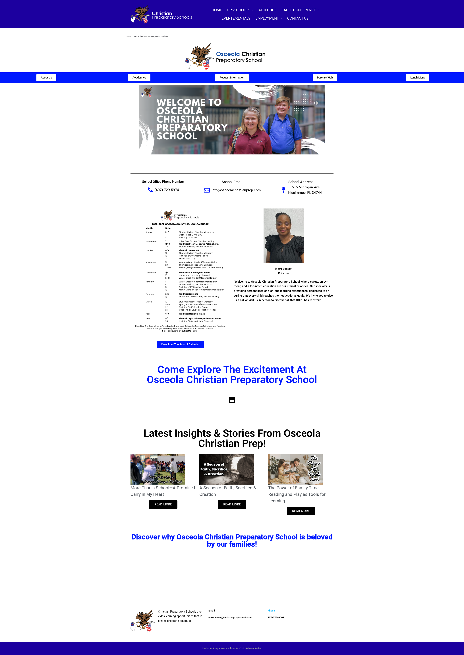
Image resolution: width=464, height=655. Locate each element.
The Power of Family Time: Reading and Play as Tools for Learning (297, 494)
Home (128, 36)
